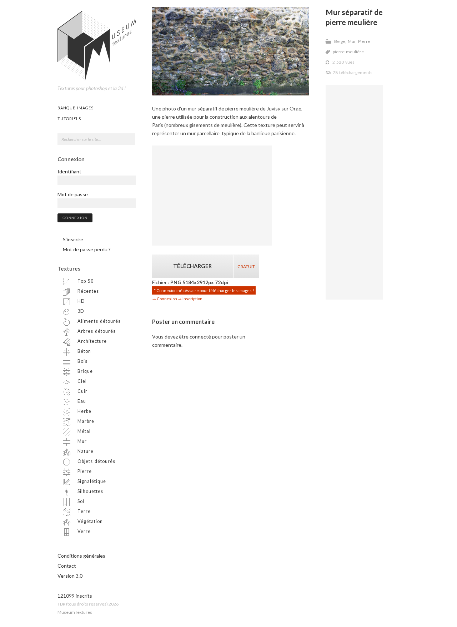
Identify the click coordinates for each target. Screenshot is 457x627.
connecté (200, 337)
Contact (66, 566)
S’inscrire (73, 239)
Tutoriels (69, 118)
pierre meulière (348, 51)
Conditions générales (81, 556)
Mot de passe (72, 194)
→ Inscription (190, 298)
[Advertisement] (354, 192)
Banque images (75, 107)
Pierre (364, 41)
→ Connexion (164, 298)
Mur (352, 41)
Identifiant (69, 171)
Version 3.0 (69, 576)
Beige (339, 41)
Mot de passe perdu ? (87, 249)
